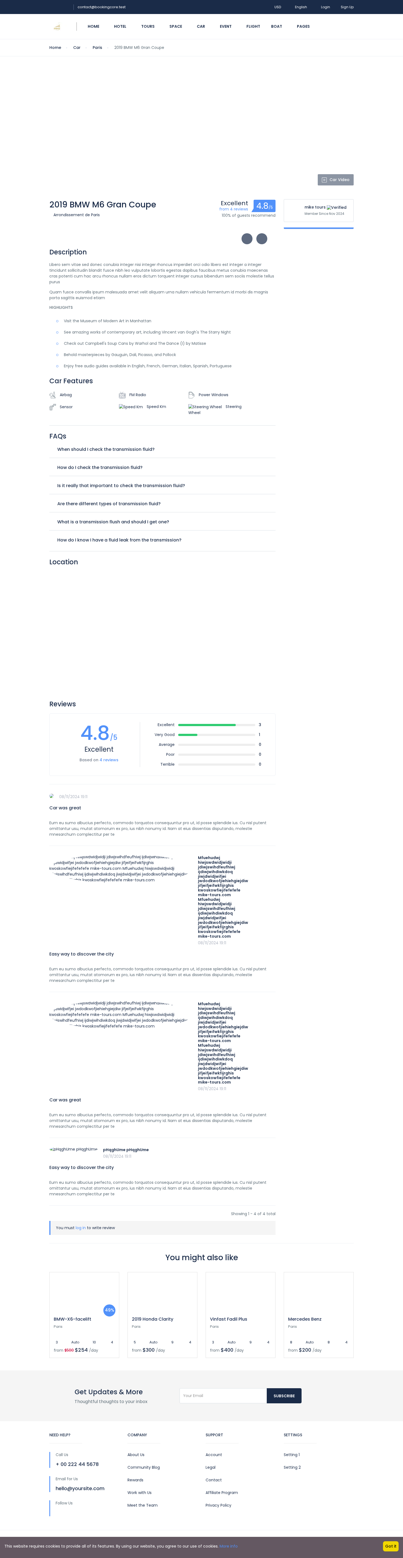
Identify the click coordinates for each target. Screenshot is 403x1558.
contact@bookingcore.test (102, 7)
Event (226, 26)
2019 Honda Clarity (152, 1319)
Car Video (340, 179)
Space (176, 26)
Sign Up (347, 7)
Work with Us (139, 1492)
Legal (210, 1467)
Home (94, 26)
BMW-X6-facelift (72, 1319)
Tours (148, 26)
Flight (253, 26)
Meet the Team (142, 1505)
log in (81, 1228)
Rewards (135, 1480)
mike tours (315, 207)
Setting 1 (292, 1454)
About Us (135, 1454)
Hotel (120, 26)
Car (201, 26)
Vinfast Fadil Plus (228, 1319)
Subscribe (284, 1396)
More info (229, 1546)
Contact (214, 1480)
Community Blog (143, 1467)
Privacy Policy (218, 1505)
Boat (277, 26)
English (301, 7)
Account (214, 1454)
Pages (304, 26)
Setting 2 (292, 1467)
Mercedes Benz (305, 1319)
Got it (390, 1546)
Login (325, 7)
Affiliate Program (222, 1492)
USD (278, 7)
